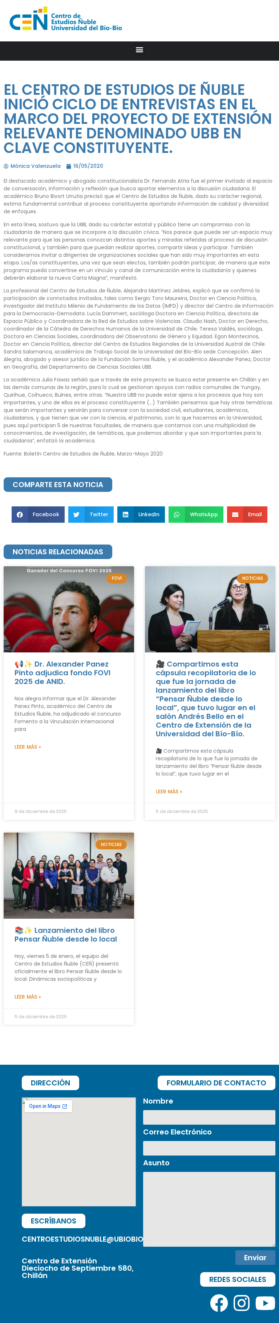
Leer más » (28, 746)
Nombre (158, 1101)
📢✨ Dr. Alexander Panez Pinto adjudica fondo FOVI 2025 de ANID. (62, 673)
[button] (140, 49)
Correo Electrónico (177, 1132)
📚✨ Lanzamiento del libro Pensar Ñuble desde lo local (66, 934)
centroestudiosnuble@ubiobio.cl (88, 1239)
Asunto (156, 1163)
